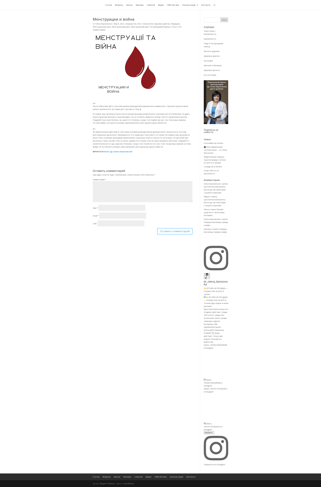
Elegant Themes (107, 483)
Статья (173, 27)
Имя (95, 208)
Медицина (175, 24)
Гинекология (147, 24)
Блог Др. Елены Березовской (118, 151)
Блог (139, 24)
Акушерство (131, 24)
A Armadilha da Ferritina (213, 143)
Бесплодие (208, 61)
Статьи (108, 5)
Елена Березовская (103, 24)
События (151, 5)
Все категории (210, 75)
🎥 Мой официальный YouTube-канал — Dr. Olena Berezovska (215, 150)
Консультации (188, 5)
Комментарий (99, 179)
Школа (129, 5)
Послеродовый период (159, 27)
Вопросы (119, 5)
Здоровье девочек (162, 24)
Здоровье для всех (212, 70)
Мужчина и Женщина (213, 65)
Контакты (205, 5)
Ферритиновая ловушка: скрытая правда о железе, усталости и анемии (215, 160)
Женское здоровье (212, 51)
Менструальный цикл (102, 27)
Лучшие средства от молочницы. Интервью (214, 212)
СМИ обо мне (173, 5)
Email (96, 216)
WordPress (129, 483)
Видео (161, 5)
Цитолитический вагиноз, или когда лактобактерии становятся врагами (215, 189)
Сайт (95, 223)
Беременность (210, 39)
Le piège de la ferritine (213, 166)
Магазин (140, 5)
